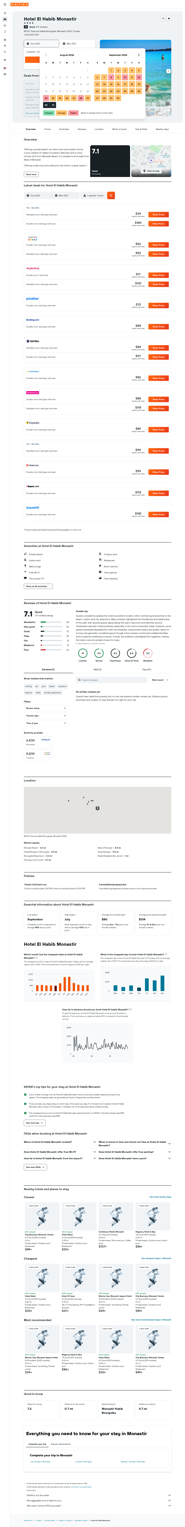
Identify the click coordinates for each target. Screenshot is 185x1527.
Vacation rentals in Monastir (133, 1461)
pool (44, 686)
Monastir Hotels (81, 1520)
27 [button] (74, 98)
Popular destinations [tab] (61, 1444)
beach (52, 686)
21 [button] (81, 91)
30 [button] (46, 105)
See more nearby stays (160, 1197)
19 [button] (67, 91)
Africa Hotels (50, 1520)
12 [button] (67, 84)
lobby (38, 692)
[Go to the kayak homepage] (19, 4)
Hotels (38, 1520)
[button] (5, 4)
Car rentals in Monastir (40, 1461)
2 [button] (46, 77)
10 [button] (53, 84)
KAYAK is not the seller (38, 1495)
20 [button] (73, 91)
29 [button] (87, 98)
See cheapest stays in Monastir (156, 1258)
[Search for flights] (5, 13)
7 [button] (80, 77)
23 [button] (46, 98)
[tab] (48, 669)
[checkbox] (38, 742)
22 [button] (87, 91)
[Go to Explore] (5, 46)
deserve (28, 692)
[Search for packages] (5, 31)
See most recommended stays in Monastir (151, 1319)
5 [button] (67, 77)
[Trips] (5, 60)
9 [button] (46, 84)
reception (62, 686)
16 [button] (46, 91)
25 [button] (60, 98)
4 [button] (60, 77)
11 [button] (60, 84)
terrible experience (52, 692)
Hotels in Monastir (83, 1461)
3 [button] (53, 77)
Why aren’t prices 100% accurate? (44, 1505)
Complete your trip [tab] (37, 1444)
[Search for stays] (5, 19)
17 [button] (53, 91)
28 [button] (80, 98)
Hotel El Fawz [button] (68, 1296)
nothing (28, 686)
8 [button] (87, 77)
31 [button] (53, 105)
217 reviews (42, 26)
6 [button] (74, 77)
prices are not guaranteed (81, 1487)
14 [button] (81, 84)
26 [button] (67, 98)
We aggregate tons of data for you (44, 1500)
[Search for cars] (5, 25)
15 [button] (88, 84)
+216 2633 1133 (31, 34)
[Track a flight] (5, 52)
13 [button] (74, 84)
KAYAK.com (28, 1520)
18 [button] (60, 91)
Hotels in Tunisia (64, 1520)
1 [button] (87, 70)
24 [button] (53, 98)
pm (36, 686)
